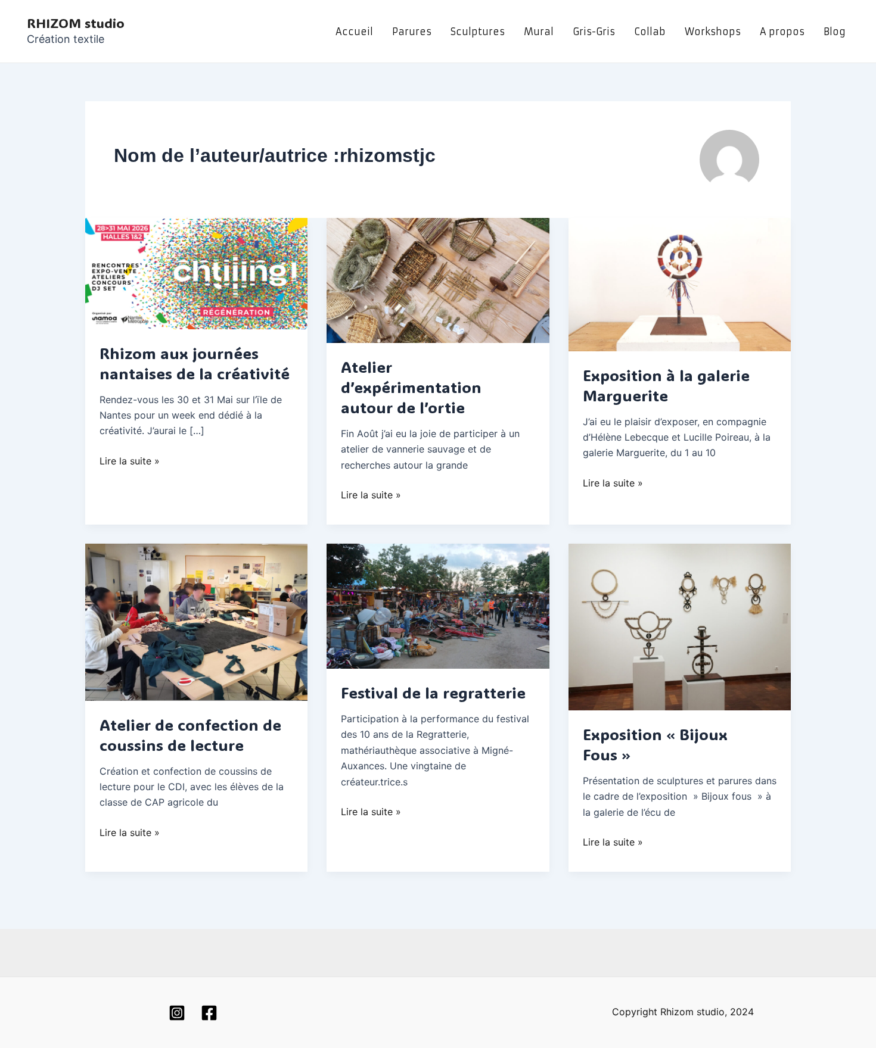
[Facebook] (209, 1013)
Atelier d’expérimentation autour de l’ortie (411, 387)
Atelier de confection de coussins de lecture (190, 735)
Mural (539, 32)
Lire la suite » (130, 460)
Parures (411, 32)
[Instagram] (177, 1013)
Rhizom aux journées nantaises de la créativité (195, 363)
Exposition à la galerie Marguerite (666, 385)
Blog (835, 32)
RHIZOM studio (76, 23)
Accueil (354, 32)
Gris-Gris (594, 32)
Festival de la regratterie (433, 692)
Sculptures (478, 32)
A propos (782, 32)
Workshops (713, 32)
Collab (650, 32)
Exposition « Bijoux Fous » (655, 744)
